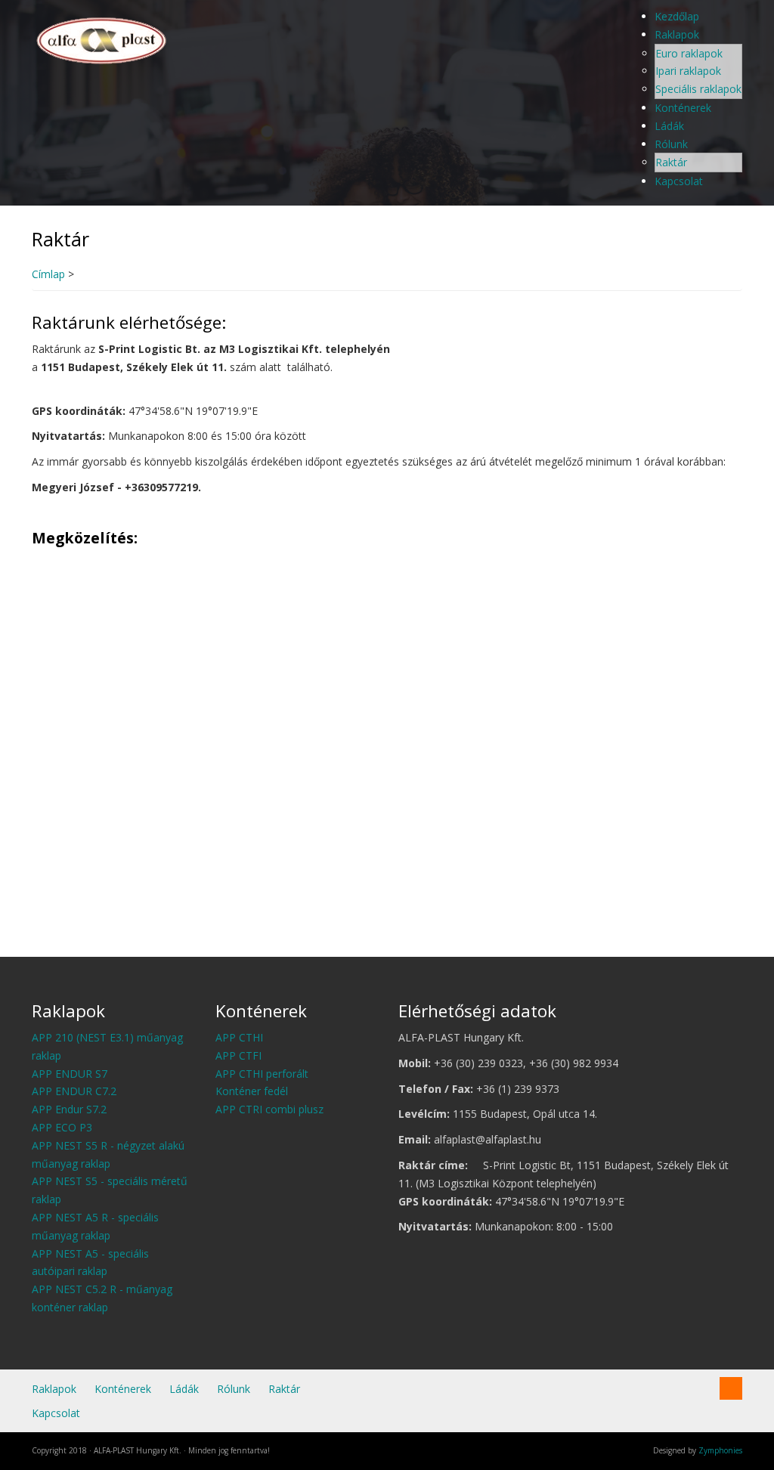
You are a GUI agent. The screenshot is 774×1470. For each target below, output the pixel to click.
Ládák (669, 126)
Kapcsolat (679, 181)
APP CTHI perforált (261, 1073)
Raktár (671, 162)
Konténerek (683, 108)
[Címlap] (102, 38)
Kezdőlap (677, 16)
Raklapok (677, 34)
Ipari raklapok (688, 70)
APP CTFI (238, 1055)
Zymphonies (720, 1450)
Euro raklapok (689, 53)
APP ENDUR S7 (69, 1073)
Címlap (48, 274)
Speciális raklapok (698, 89)
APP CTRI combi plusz (269, 1109)
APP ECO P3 (62, 1127)
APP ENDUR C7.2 (74, 1091)
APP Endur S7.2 (69, 1109)
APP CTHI (239, 1037)
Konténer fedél (251, 1091)
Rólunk (671, 144)
